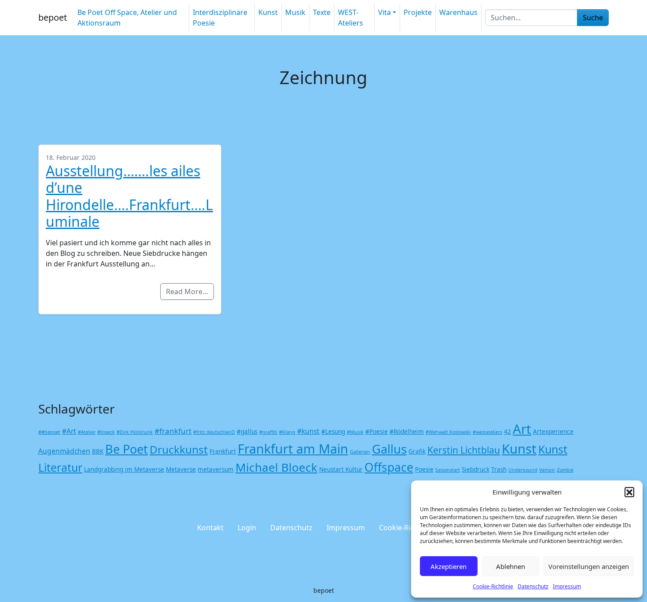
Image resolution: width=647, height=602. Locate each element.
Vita (384, 12)
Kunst (268, 12)
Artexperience (553, 432)
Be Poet (126, 449)
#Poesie (376, 432)
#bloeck (106, 432)
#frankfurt (172, 431)
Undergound (522, 470)
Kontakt (210, 527)
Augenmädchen (64, 451)
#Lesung (333, 432)
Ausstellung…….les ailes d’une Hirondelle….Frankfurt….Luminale (129, 196)
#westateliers (487, 432)
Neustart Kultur (341, 469)
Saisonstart (447, 470)
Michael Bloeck (276, 467)
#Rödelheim (407, 432)
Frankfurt (223, 451)
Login (247, 527)
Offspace (388, 467)
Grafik (417, 451)
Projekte (418, 12)
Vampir (547, 470)
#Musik (355, 432)
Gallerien (360, 452)
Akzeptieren (448, 566)
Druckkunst (179, 449)
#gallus (247, 432)
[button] (629, 492)
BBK (97, 451)
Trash (499, 469)
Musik (295, 12)
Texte (322, 12)
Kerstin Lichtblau (463, 449)
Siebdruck (475, 469)
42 (507, 432)
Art (522, 429)
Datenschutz (533, 586)
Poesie (424, 469)
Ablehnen (510, 566)
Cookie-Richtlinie (493, 586)
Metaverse (181, 469)
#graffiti (268, 432)
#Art (69, 431)
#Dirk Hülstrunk (135, 432)
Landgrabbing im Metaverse (124, 469)
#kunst (308, 431)
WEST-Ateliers (350, 17)
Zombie (565, 470)
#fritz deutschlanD (214, 432)
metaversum (216, 469)
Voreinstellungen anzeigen (588, 566)
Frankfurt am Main (293, 448)
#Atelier (87, 432)
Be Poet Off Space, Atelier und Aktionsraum (127, 17)
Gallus (389, 449)
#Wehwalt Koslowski (448, 432)
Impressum (567, 586)
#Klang (287, 432)
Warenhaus (458, 12)
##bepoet (49, 432)
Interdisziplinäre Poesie (220, 17)
